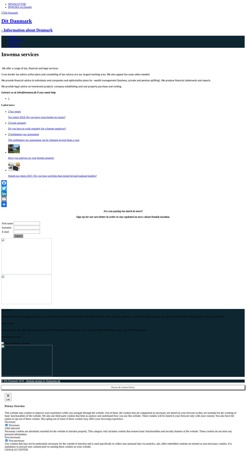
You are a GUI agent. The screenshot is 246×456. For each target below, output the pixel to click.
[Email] (123, 199)
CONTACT (14, 46)
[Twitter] (123, 188)
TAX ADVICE (16, 40)
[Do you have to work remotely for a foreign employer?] (17, 123)
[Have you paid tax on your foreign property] (14, 152)
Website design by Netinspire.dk (43, 381)
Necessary (14, 425)
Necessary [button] (10, 421)
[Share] (123, 204)
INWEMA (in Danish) (20, 7)
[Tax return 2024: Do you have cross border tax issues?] (14, 111)
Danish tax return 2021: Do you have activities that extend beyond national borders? (52, 176)
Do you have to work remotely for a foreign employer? (37, 128)
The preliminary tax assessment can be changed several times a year (43, 140)
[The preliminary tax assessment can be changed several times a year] (23, 134)
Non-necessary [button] (12, 437)
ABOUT (13, 43)
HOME (12, 37)
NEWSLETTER (17, 4)
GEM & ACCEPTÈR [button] (16, 449)
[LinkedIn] (123, 193)
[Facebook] (123, 183)
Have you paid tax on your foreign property (31, 158)
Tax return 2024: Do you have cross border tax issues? (36, 117)
